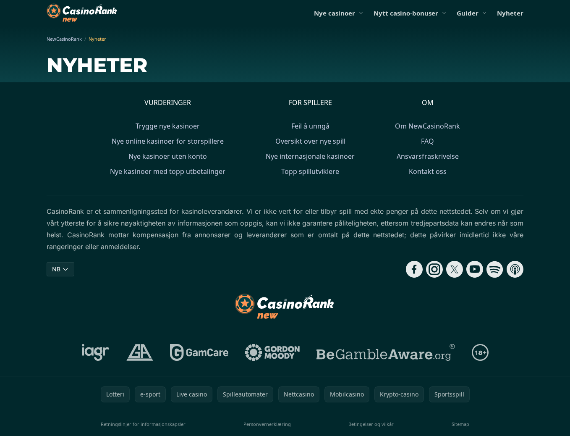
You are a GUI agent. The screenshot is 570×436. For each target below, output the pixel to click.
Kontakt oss (428, 171)
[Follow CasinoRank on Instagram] (434, 269)
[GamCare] (199, 352)
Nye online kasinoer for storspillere (168, 141)
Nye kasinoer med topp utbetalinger (167, 171)
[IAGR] (96, 352)
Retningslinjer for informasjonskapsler (143, 424)
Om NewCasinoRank (427, 126)
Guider (467, 13)
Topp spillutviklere (310, 171)
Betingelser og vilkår (371, 424)
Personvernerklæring (267, 424)
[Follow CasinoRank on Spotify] (494, 269)
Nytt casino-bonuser (406, 13)
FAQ (427, 141)
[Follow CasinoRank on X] (454, 269)
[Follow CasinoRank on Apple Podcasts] (515, 269)
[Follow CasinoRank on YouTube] (474, 269)
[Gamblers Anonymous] (139, 352)
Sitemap (460, 424)
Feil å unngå (310, 126)
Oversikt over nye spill (310, 141)
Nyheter (510, 13)
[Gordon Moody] (272, 352)
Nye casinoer (334, 13)
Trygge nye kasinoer (168, 126)
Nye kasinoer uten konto (167, 156)
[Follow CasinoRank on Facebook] (414, 269)
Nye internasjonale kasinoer (310, 156)
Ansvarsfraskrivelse (428, 156)
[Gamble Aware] (385, 352)
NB (56, 269)
